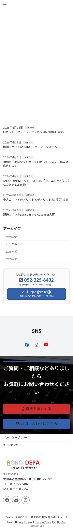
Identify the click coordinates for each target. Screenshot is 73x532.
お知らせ (30, 127)
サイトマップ (10, 445)
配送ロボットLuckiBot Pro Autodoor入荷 (29, 214)
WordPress (24, 522)
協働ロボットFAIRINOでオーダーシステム (30, 147)
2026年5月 (11, 244)
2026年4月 (11, 251)
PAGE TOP (67, 511)
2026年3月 (11, 258)
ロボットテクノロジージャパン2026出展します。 (34, 132)
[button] (36, 409)
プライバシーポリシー (15, 437)
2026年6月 (11, 236)
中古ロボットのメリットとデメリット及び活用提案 (35, 199)
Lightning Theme (43, 522)
